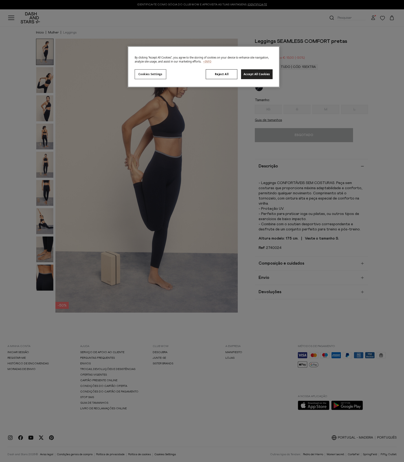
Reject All (222, 74)
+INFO (207, 61)
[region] (204, 66)
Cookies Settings (150, 74)
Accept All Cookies (257, 74)
